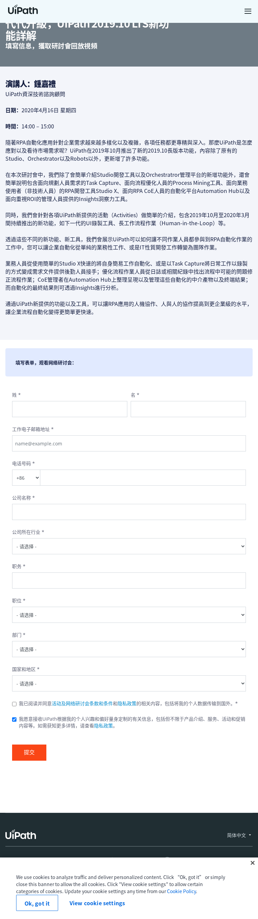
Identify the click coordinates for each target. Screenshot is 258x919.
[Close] (253, 863)
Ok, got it (37, 903)
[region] (129, 888)
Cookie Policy (181, 891)
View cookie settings (97, 903)
